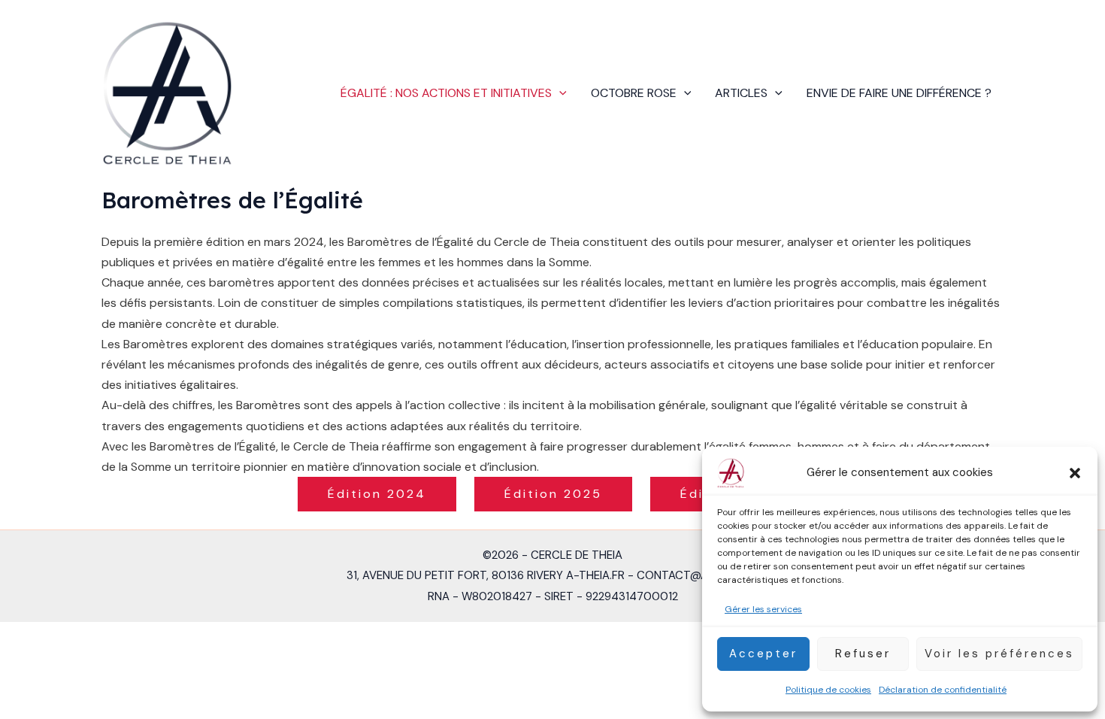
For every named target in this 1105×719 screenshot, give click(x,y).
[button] (1074, 473)
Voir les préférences (999, 653)
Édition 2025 (553, 494)
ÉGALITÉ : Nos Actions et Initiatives (446, 93)
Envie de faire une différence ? (899, 93)
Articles (741, 93)
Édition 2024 (377, 494)
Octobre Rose (634, 93)
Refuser (863, 653)
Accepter (763, 653)
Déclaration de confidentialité (943, 690)
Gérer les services (763, 609)
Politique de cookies (828, 690)
